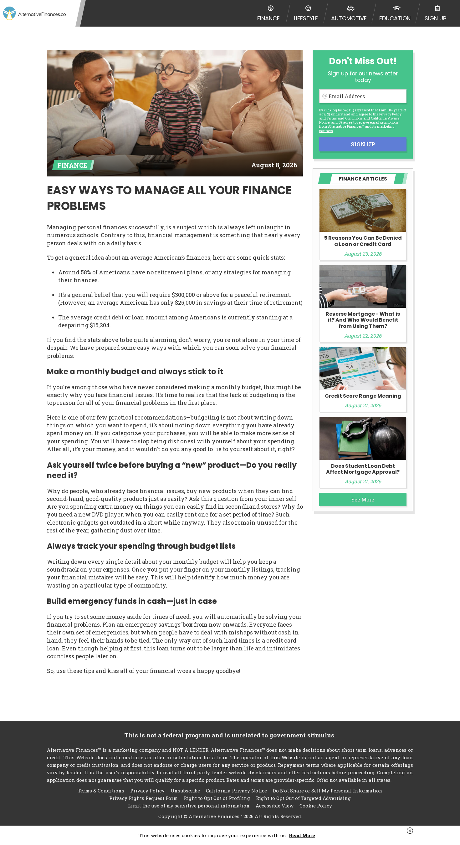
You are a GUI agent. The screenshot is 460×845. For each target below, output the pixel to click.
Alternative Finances (34, 13)
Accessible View (275, 805)
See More (362, 499)
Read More (302, 835)
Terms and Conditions (344, 118)
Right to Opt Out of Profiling (217, 798)
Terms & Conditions (101, 790)
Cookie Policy (315, 805)
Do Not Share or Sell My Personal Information (327, 790)
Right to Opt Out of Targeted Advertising (303, 798)
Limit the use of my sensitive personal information (189, 805)
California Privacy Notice (236, 790)
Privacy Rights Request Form (143, 798)
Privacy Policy (390, 114)
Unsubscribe (185, 790)
